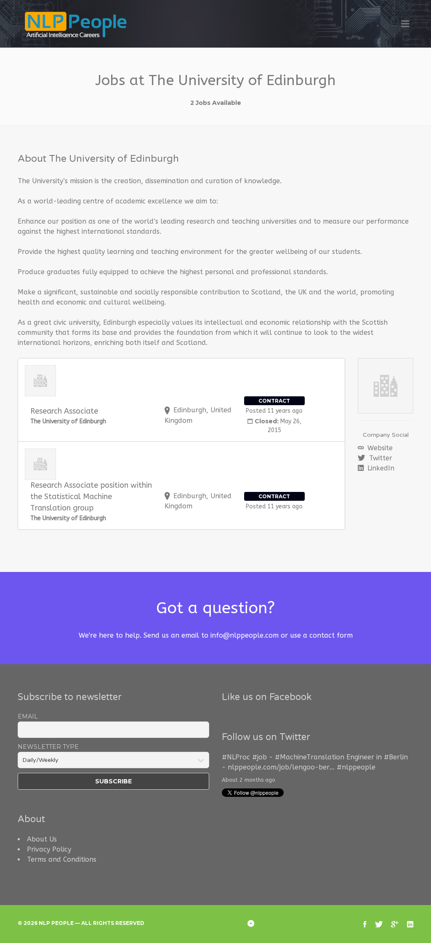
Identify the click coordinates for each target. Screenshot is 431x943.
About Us (42, 839)
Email (28, 716)
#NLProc (236, 757)
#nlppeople (356, 767)
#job (259, 757)
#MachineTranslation (309, 757)
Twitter (379, 458)
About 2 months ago (248, 780)
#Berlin (396, 757)
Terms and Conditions (61, 859)
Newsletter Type (48, 747)
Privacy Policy (49, 849)
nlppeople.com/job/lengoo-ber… (281, 767)
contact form (331, 635)
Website (379, 448)
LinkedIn (379, 468)
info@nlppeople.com (244, 635)
